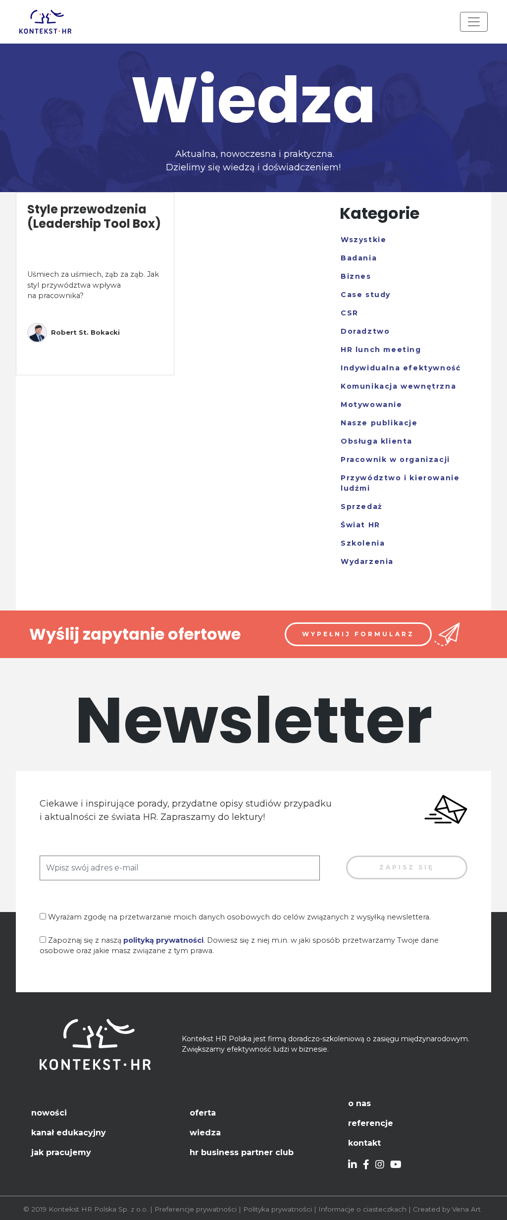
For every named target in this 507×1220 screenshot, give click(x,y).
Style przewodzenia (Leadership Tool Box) (94, 216)
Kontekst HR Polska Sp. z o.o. (98, 1209)
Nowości (49, 1113)
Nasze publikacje (379, 422)
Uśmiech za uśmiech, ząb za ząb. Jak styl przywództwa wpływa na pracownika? (93, 285)
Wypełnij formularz (358, 634)
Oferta (203, 1113)
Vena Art (466, 1209)
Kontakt (364, 1143)
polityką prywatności (163, 940)
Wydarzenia (367, 561)
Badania (359, 258)
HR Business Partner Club (242, 1152)
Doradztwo (365, 331)
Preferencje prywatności (195, 1209)
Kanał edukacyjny (68, 1132)
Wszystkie (363, 239)
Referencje (370, 1123)
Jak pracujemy (61, 1152)
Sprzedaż (362, 506)
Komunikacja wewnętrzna (398, 386)
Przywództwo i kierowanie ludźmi (400, 483)
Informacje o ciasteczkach (362, 1209)
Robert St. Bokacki (85, 332)
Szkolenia (363, 543)
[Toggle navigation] (474, 22)
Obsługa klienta (376, 441)
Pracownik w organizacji (395, 459)
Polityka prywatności (277, 1209)
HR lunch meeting (381, 349)
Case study (366, 294)
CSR (349, 312)
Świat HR (360, 524)
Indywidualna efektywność (400, 367)
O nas (359, 1103)
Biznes (356, 276)
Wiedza (205, 1132)
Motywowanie (372, 404)
